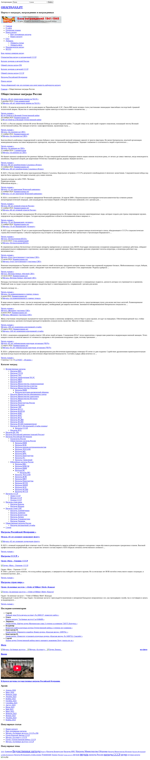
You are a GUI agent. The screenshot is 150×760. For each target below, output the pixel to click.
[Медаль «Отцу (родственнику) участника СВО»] (21, 261)
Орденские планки (13, 30)
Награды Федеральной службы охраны (27, 755)
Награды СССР (12, 494)
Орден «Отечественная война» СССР (21, 740)
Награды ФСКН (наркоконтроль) (23, 424)
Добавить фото (16, 45)
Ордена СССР (16, 500)
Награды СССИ (21, 428)
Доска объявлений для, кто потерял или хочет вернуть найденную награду (31, 85)
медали (76, 754)
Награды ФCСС (16, 409)
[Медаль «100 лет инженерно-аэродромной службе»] (22, 331)
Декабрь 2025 (11, 697)
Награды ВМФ (21, 390)
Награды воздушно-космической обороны (32, 392)
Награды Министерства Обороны (23, 388)
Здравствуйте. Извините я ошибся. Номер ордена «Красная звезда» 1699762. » (37, 632)
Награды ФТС (16, 430)
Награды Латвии (17, 517)
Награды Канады (17, 504)
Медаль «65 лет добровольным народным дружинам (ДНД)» (25, 343)
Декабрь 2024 (11, 718)
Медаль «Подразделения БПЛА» (14, 239)
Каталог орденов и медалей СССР (14, 69)
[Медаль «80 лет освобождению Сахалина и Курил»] (22, 169)
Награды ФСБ (16, 418)
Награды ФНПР (21, 485)
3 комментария (20, 150)
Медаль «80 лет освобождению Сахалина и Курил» (21, 165)
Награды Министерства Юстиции (24, 399)
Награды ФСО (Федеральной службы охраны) (28, 426)
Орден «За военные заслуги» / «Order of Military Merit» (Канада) (28, 587)
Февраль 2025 (11, 713)
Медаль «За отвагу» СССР (16, 737)
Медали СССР (16, 498)
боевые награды (68, 755)
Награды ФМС (16, 413)
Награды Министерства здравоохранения (27, 384)
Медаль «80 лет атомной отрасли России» (17, 206)
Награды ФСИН (16, 422)
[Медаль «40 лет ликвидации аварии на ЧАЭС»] (20, 103)
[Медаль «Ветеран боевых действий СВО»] (18, 278)
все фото (143, 649)
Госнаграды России (18, 439)
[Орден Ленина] (54, 649)
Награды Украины (17, 521)
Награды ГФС (16, 375)
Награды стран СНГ (14, 508)
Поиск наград (11, 32)
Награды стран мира (14, 502)
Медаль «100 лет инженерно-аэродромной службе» (21, 327)
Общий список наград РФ (11, 65)
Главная (9, 26)
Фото (3, 645)
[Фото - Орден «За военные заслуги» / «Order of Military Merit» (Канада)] (27, 592)
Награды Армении (17, 513)
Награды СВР (15, 407)
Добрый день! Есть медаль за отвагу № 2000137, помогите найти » (32, 615)
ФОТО (8, 49)
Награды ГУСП (16, 373)
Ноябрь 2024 (11, 720)
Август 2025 (11, 705)
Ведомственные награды (16, 369)
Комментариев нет (21, 118)
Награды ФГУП (21, 483)
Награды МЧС (16, 401)
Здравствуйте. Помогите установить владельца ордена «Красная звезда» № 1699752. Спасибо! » (44, 636)
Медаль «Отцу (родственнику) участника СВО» (20, 257)
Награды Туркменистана (20, 519)
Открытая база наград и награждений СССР (18, 57)
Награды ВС (20, 470)
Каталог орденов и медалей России (15, 61)
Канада (43, 751)
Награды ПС (20, 458)
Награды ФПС (16, 415)
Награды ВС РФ (12, 432)
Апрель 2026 (11, 690)
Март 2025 (10, 711)
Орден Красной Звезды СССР (18, 735)
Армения (8, 751)
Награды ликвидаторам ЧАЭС (22, 377)
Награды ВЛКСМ (22, 466)
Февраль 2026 (11, 694)
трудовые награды (133, 755)
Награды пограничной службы (22, 525)
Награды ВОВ (20, 445)
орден (124, 754)
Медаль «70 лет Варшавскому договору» (17, 222)
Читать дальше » (7, 113)
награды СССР (112, 754)
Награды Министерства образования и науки (28, 394)
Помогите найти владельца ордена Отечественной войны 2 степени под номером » (39, 628)
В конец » (28, 360)
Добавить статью (17, 43)
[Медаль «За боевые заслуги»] (13, 649)
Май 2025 (9, 709)
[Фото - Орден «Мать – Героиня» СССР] (14, 565)
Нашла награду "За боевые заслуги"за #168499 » (25, 619)
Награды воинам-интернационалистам (30, 447)
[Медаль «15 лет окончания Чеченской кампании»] (21, 194)
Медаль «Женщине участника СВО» (15, 311)
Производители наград (15, 47)
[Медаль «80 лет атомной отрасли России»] (18, 210)
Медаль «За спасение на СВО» (13, 132)
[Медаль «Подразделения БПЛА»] (15, 243)
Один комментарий (22, 101)
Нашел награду (16, 37)
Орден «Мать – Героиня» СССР (14, 561)
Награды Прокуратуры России (22, 403)
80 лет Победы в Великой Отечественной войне (20, 115)
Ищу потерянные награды (20, 34)
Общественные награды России (23, 441)
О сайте (9, 28)
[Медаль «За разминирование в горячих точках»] (21, 298)
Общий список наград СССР (12, 73)
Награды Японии (17, 506)
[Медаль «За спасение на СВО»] (14, 136)
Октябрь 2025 (11, 701)
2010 (2, 751)
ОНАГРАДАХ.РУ (12, 7)
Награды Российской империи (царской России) (25, 434)
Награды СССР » (10, 556)
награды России (96, 754)
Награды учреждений (23, 460)
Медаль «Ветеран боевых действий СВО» (18, 274)
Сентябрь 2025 (11, 703)
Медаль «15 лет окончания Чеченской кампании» (20, 189)
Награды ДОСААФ (23, 449)
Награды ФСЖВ (17, 420)
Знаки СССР (15, 496)
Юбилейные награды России (22, 462)
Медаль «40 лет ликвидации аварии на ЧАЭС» (20, 99)
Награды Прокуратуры (24, 456)
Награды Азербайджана (19, 511)
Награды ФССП (21, 492)
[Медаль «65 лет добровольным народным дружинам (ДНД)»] (26, 348)
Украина (55, 755)
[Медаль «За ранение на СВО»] (14, 153)
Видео (4, 654)
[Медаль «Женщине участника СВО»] (16, 315)
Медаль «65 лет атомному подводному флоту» (20, 537)
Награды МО (20, 451)
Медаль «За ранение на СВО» (13, 148)
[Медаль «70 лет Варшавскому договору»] (18, 226)
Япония (60, 755)
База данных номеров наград (12, 53)
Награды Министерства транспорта (24, 396)
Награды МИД (16, 382)
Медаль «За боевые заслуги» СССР (20, 742)
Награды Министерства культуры (23, 386)
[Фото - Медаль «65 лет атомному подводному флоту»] (20, 541)
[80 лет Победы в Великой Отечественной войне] (21, 120)
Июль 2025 (10, 707)
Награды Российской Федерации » (18, 532)
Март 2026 (10, 692)
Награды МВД (16, 380)
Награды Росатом (17, 405)
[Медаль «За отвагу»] (37, 649)
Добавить (9, 41)
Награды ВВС (16, 371)
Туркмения (46, 755)
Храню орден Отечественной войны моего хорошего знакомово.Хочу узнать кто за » (40, 640)
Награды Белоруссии (18, 515)
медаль (84, 754)
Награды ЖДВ (21, 477)
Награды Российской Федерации (14, 77)
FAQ (7, 39)
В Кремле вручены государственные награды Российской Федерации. (30, 681)
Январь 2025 (11, 716)
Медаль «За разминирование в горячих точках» (20, 294)
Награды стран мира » (12, 582)
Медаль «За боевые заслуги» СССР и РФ (22, 733)
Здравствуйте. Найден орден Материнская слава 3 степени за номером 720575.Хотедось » (41, 624)
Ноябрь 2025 (11, 699)
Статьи (8, 527)
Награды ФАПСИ (17, 411)
